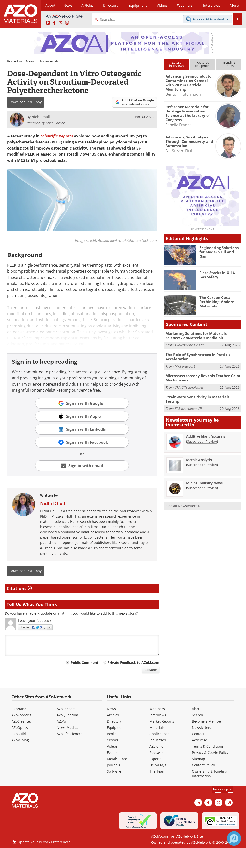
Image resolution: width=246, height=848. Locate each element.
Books (111, 733)
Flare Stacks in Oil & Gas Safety (217, 274)
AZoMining (20, 740)
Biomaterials (49, 61)
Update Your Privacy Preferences (43, 842)
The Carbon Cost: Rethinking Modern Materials (216, 301)
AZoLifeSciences (69, 733)
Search (197, 715)
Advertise (199, 740)
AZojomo (156, 746)
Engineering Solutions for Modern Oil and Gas (219, 252)
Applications (159, 733)
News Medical (68, 727)
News (30, 61)
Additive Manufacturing (205, 436)
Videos (112, 746)
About (197, 708)
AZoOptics (20, 727)
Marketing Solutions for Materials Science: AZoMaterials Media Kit (196, 335)
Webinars (157, 708)
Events (112, 752)
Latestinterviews (176, 64)
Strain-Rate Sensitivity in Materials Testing (197, 399)
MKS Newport (185, 366)
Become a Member (207, 721)
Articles (113, 715)
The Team (157, 771)
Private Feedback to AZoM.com (133, 662)
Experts (155, 758)
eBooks (112, 740)
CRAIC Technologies (189, 387)
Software (114, 771)
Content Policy (203, 765)
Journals (113, 765)
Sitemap (198, 758)
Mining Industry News (204, 483)
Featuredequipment (203, 64)
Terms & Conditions (208, 746)
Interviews (157, 715)
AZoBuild (19, 733)
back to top (220, 789)
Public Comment (84, 662)
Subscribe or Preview (202, 441)
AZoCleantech (23, 721)
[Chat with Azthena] (234, 838)
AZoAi (61, 721)
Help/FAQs (157, 765)
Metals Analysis (199, 459)
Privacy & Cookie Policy (210, 752)
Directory (110, 5)
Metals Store (117, 758)
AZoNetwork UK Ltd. (190, 345)
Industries (157, 740)
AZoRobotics (21, 715)
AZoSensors (66, 708)
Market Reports (161, 721)
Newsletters (201, 727)
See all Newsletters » (183, 506)
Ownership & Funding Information (209, 773)
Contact (198, 733)
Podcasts (156, 752)
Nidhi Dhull (52, 503)
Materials (157, 727)
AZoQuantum (67, 715)
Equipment (116, 727)
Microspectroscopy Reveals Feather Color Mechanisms (203, 377)
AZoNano (19, 708)
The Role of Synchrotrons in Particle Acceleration (198, 356)
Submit (151, 670)
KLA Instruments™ (188, 408)
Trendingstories (228, 64)
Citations (17, 588)
